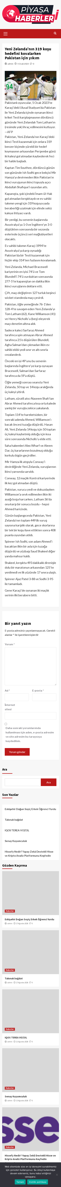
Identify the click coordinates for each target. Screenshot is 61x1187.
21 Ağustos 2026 (22, 1041)
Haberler (10, 911)
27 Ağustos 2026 (22, 923)
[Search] (55, 33)
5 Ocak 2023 (23, 63)
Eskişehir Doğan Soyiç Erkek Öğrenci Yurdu (30, 809)
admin (10, 63)
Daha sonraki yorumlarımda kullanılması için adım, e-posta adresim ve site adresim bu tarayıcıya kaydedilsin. (30, 734)
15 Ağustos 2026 (22, 1100)
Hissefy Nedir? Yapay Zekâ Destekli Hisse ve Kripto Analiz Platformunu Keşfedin (29, 853)
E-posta (38, 690)
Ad (7, 690)
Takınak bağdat (14, 819)
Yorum (10, 644)
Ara (4, 769)
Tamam (20, 1182)
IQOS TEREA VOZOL (17, 830)
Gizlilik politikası (37, 1182)
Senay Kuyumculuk (16, 840)
